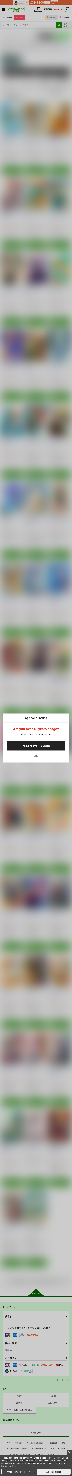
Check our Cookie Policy (18, 1471)
